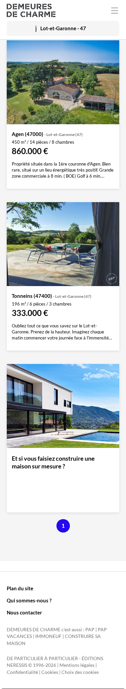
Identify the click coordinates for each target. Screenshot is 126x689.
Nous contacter (24, 612)
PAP (89, 629)
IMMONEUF (48, 636)
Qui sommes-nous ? (29, 600)
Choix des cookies (80, 672)
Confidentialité (22, 672)
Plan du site (20, 588)
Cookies (49, 672)
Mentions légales (76, 665)
